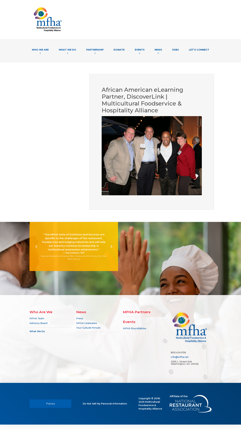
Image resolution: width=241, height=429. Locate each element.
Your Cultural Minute (88, 327)
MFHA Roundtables (134, 328)
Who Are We (41, 312)
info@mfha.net (180, 357)
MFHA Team (37, 318)
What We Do (37, 331)
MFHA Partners (136, 312)
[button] (36, 246)
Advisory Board (38, 323)
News (81, 312)
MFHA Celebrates (86, 323)
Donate (119, 49)
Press (79, 318)
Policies (50, 403)
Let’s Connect (199, 49)
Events (129, 322)
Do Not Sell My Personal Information (105, 403)
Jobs (175, 49)
